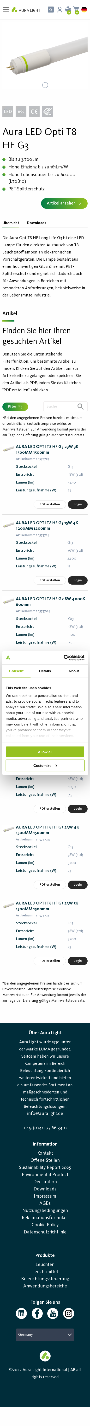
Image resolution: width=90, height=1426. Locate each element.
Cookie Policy (45, 1225)
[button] (45, 55)
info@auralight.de (45, 1113)
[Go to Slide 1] (45, 85)
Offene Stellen (45, 1160)
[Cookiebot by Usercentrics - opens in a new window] (64, 658)
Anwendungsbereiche (45, 1286)
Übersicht (10, 223)
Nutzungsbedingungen (45, 1210)
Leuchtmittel (45, 1272)
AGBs (45, 1203)
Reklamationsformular (45, 1218)
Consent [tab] (16, 671)
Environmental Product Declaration (45, 1178)
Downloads (36, 223)
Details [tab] (45, 671)
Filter (12, 406)
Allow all (45, 752)
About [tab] (73, 671)
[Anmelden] (60, 9)
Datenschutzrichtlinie (45, 1232)
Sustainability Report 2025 (45, 1167)
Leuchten (45, 1264)
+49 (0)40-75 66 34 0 (45, 1128)
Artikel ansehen (61, 203)
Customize (42, 765)
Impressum (45, 1196)
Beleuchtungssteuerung (45, 1279)
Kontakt (45, 1153)
